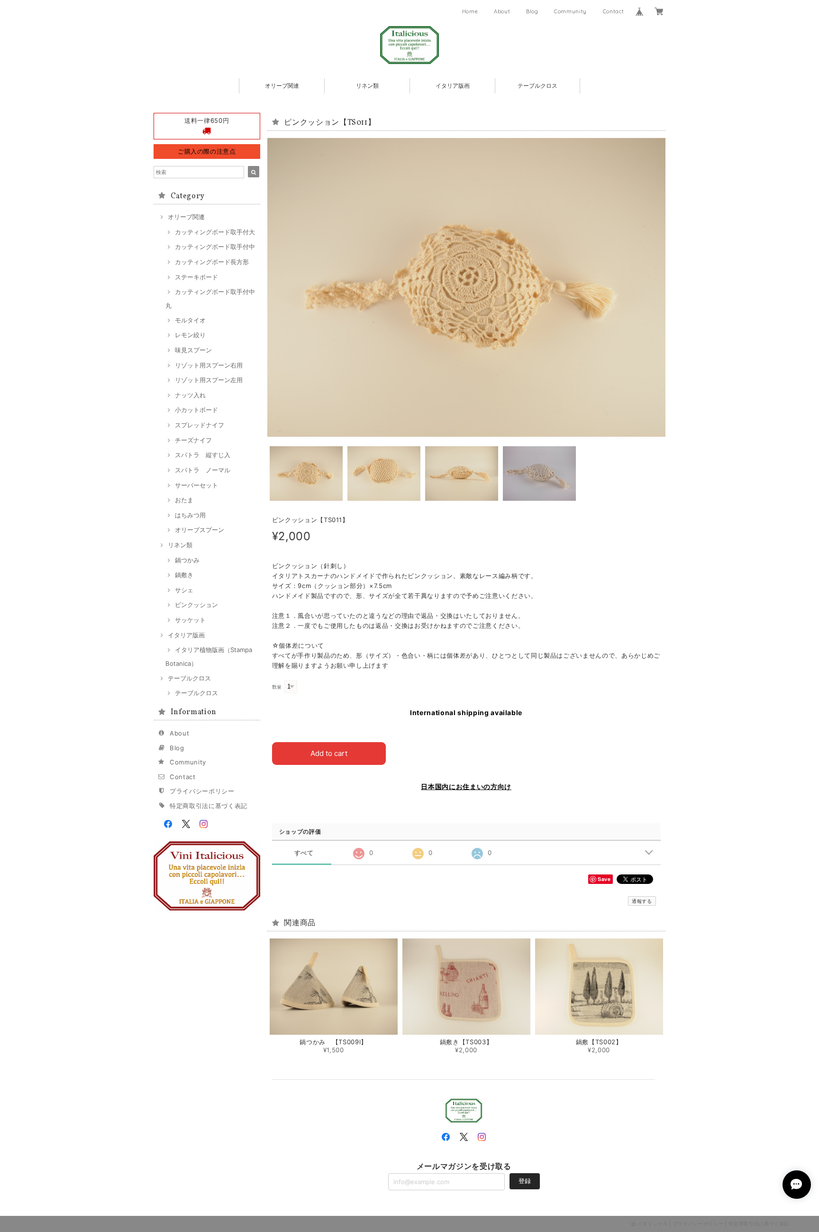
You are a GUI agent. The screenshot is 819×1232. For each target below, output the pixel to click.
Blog (532, 11)
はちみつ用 (190, 515)
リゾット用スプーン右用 (209, 365)
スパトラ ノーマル (202, 470)
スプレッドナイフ (199, 425)
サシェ (184, 590)
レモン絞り (190, 335)
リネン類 (367, 85)
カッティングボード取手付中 (215, 246)
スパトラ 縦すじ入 (202, 455)
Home (470, 11)
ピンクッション (196, 604)
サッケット (190, 620)
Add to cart (328, 753)
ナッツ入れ (190, 395)
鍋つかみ (187, 560)
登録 (525, 1181)
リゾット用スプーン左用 (209, 380)
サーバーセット (196, 485)
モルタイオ (190, 320)
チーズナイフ (193, 440)
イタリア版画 (453, 85)
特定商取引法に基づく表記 (208, 805)
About (502, 11)
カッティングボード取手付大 (215, 232)
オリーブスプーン (199, 529)
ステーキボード (196, 277)
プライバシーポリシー (202, 791)
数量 (277, 687)
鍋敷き (184, 575)
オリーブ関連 (282, 85)
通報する (642, 901)
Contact (613, 11)
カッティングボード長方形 (212, 262)
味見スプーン (193, 350)
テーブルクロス (537, 85)
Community (570, 11)
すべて (304, 853)
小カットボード (196, 410)
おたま (184, 500)
